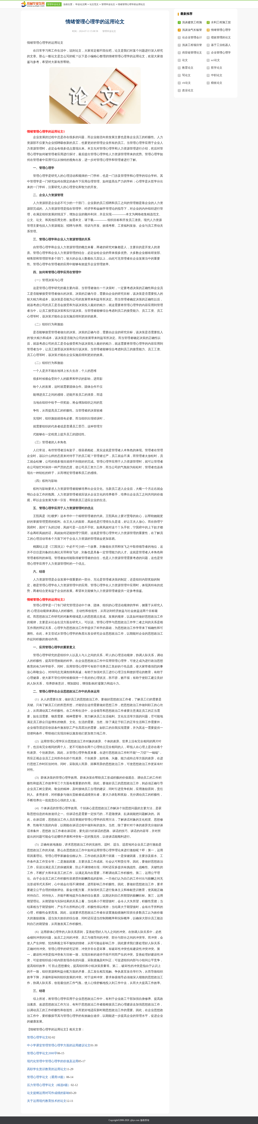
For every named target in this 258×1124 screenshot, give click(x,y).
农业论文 (187, 90)
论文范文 (94, 4)
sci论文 (215, 60)
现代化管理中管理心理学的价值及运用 (52, 1061)
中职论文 (216, 75)
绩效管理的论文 (221, 37)
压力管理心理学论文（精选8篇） (49, 1085)
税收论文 (216, 82)
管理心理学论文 (37, 1037)
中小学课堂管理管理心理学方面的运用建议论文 (58, 1045)
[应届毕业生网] (33, 4)
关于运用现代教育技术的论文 (46, 1100)
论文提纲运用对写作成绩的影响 (48, 1093)
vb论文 (186, 82)
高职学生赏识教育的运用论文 (46, 1069)
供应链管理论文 (192, 52)
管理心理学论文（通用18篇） (46, 1077)
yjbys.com (134, 1120)
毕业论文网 (81, 4)
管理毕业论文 (54, 4)
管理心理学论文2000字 (42, 1053)
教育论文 (187, 67)
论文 (185, 60)
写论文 (186, 75)
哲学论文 (216, 67)
